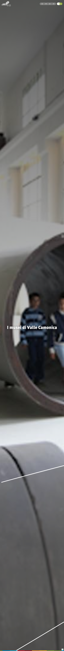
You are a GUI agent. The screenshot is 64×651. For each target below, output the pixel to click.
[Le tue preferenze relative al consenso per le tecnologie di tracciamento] (62, 649)
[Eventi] (50, 4)
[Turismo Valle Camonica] (6, 3)
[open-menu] (61, 4)
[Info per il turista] (42, 4)
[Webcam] (53, 4)
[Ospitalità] (46, 4)
